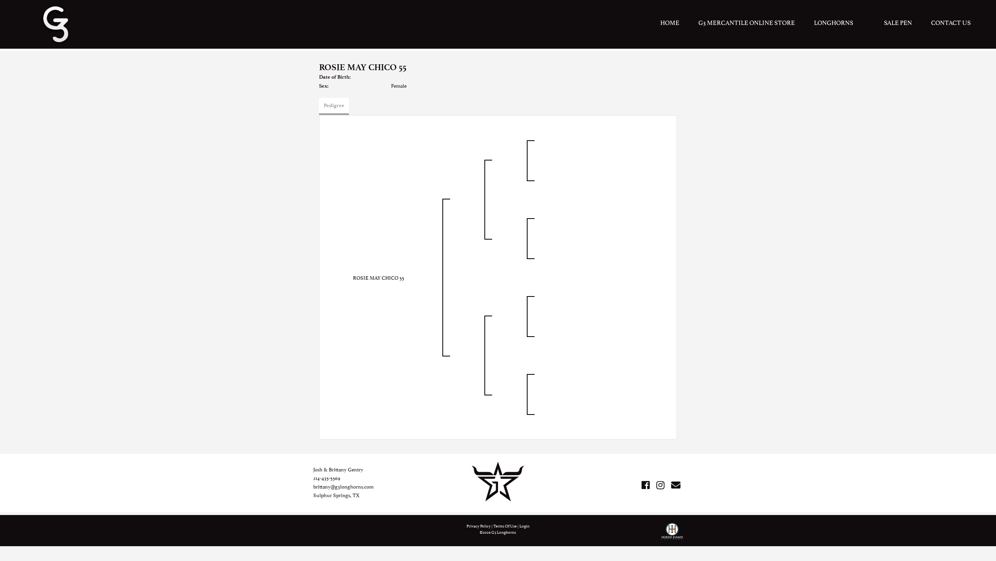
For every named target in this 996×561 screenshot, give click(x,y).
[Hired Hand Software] (672, 534)
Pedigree (334, 105)
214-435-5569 (326, 478)
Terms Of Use (505, 526)
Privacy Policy (478, 526)
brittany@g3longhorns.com (343, 486)
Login (524, 526)
